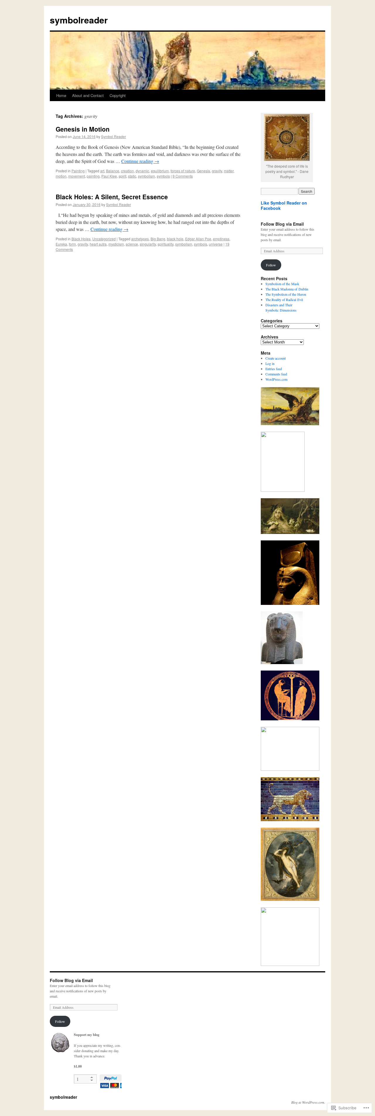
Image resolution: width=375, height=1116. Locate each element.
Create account (275, 358)
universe (216, 243)
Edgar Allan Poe (198, 238)
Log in (270, 363)
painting (93, 175)
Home (61, 95)
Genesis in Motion (83, 129)
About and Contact (88, 95)
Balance (112, 170)
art (102, 170)
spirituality (165, 243)
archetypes (140, 238)
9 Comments (183, 175)
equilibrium (160, 170)
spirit (122, 175)
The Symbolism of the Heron (285, 294)
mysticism (116, 243)
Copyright (118, 95)
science (132, 243)
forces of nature (183, 170)
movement (76, 175)
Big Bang (158, 238)
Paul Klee (109, 175)
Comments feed (276, 374)
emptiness (221, 238)
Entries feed (273, 368)
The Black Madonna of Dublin (286, 289)
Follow (271, 265)
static (132, 175)
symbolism (146, 175)
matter (228, 170)
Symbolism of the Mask (282, 283)
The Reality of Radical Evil (284, 299)
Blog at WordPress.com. (308, 1102)
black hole (175, 238)
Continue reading (140, 161)
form (72, 243)
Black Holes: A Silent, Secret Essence (112, 196)
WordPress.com (276, 379)
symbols (163, 175)
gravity (217, 170)
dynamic (142, 170)
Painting (78, 170)
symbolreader (79, 19)
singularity (148, 243)
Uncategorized (104, 238)
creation (127, 170)
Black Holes (81, 238)
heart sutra (98, 243)
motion (61, 175)
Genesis (203, 170)
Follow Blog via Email (282, 224)
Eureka (61, 243)
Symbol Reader (113, 136)
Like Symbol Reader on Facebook (284, 205)
